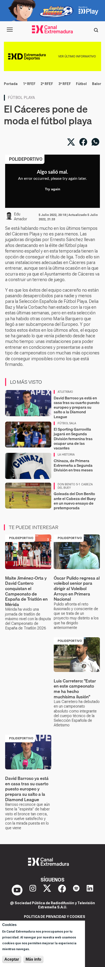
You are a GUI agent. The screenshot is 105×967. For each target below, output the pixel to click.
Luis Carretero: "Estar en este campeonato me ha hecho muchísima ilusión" (75, 688)
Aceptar (11, 959)
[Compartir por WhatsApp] (95, 142)
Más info (33, 959)
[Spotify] (76, 890)
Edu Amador (20, 216)
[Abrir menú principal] (9, 29)
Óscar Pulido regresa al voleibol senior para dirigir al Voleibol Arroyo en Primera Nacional (77, 588)
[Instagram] (33, 890)
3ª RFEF (64, 84)
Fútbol (81, 84)
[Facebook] (62, 890)
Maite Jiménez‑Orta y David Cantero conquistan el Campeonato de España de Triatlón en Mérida (26, 591)
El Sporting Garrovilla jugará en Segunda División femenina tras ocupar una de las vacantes (73, 438)
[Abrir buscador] (96, 29)
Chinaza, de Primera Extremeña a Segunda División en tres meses (73, 465)
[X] (47, 890)
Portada (11, 84)
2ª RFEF (47, 84)
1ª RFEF (29, 84)
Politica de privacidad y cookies (54, 917)
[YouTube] (17, 890)
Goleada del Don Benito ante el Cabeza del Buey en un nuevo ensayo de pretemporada (75, 500)
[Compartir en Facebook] (83, 142)
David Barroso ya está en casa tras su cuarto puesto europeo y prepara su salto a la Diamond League (76, 407)
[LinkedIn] (90, 890)
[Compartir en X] (71, 142)
